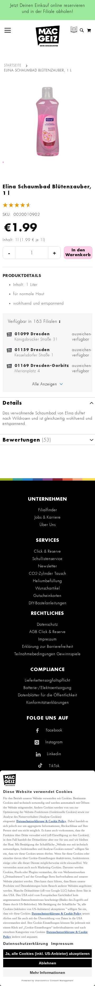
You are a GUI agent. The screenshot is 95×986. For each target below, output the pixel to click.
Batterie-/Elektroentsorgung (47, 688)
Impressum (47, 639)
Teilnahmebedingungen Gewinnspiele (47, 654)
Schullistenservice (47, 559)
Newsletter (47, 566)
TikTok (54, 766)
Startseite (12, 65)
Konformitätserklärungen (47, 702)
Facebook (54, 730)
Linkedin (54, 754)
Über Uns (48, 524)
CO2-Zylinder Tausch (47, 573)
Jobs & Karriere (48, 517)
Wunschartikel (47, 588)
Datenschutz (47, 624)
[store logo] (48, 36)
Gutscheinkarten (47, 595)
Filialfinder (47, 510)
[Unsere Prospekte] (74, 30)
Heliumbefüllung (47, 581)
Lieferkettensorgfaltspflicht (47, 680)
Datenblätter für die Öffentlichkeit (47, 695)
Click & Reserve (47, 551)
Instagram (54, 742)
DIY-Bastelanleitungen (47, 603)
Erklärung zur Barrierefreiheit (47, 646)
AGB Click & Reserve (47, 632)
